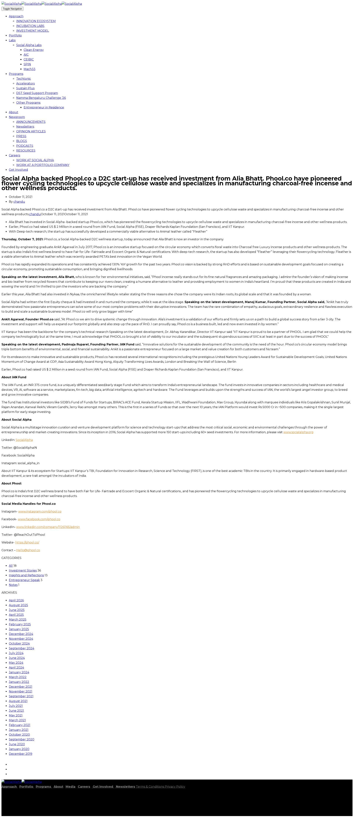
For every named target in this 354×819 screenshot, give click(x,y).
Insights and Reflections (26, 575)
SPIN (27, 64)
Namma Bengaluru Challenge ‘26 (41, 98)
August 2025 (18, 605)
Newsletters (25, 126)
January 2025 (19, 629)
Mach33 (29, 69)
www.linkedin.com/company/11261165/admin (48, 527)
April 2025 (16, 615)
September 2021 (21, 696)
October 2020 (19, 734)
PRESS (21, 136)
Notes (13, 585)
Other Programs (28, 102)
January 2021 (18, 730)
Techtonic (23, 78)
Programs (16, 74)
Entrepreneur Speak (24, 580)
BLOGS (21, 141)
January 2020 (19, 749)
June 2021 (16, 710)
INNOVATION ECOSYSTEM (36, 21)
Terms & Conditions (150, 786)
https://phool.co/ (27, 542)
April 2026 (16, 600)
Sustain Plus (25, 88)
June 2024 (17, 658)
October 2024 (19, 643)
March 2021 (17, 720)
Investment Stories (23, 570)
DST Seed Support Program (37, 93)
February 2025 (20, 624)
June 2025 (17, 610)
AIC (26, 54)
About (13, 112)
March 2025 (17, 619)
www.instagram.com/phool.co (39, 511)
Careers (14, 155)
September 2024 (21, 648)
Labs (12, 40)
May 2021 (15, 715)
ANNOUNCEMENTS (31, 122)
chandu (19, 201)
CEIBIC (29, 59)
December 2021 (20, 686)
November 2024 (21, 638)
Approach (16, 16)
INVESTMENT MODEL (32, 30)
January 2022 (19, 682)
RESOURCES (25, 150)
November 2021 (20, 691)
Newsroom (17, 117)
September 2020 (21, 739)
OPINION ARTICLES (31, 131)
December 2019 (20, 754)
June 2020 (17, 744)
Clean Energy (34, 50)
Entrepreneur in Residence (44, 107)
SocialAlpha (24, 440)
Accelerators (25, 83)
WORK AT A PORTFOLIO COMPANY (42, 165)
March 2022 (18, 677)
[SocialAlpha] (21, 4)
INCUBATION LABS (30, 26)
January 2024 (19, 672)
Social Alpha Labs (28, 45)
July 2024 (16, 653)
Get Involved (18, 170)
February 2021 (19, 725)
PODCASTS (24, 146)
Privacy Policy (175, 786)
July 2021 (16, 706)
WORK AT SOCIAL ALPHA (35, 160)
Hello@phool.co (28, 550)
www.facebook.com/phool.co (39, 519)
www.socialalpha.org (298, 432)
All (11, 565)
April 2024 (16, 667)
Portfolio (15, 35)
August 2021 (18, 701)
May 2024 (16, 662)
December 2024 (21, 634)
